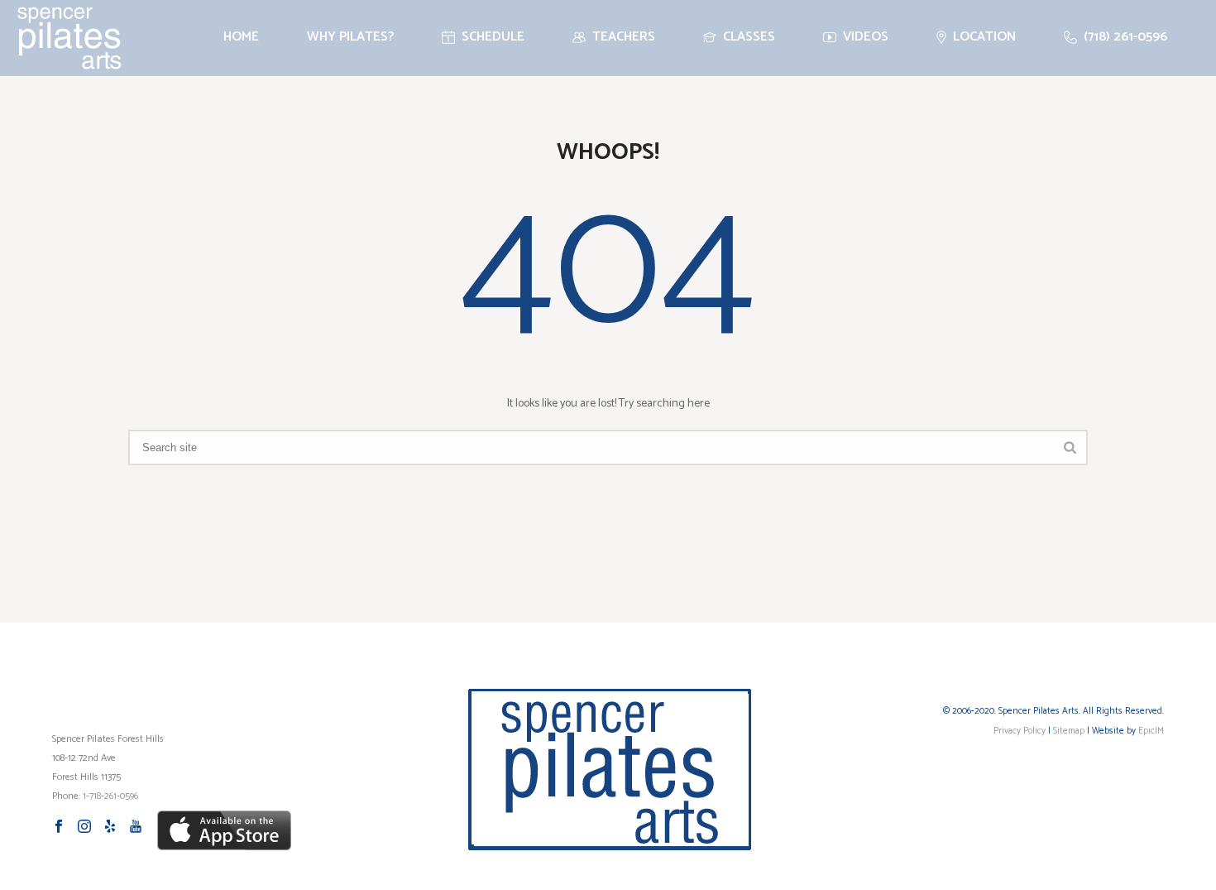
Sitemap (1068, 731)
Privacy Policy (1019, 731)
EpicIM (1151, 731)
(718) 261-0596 (1125, 37)
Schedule (493, 37)
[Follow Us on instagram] (84, 827)
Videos (865, 37)
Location (984, 37)
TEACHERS (623, 37)
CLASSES (749, 37)
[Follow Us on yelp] (110, 827)
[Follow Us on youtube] (135, 827)
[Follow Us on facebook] (58, 827)
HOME (241, 37)
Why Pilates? (350, 37)
